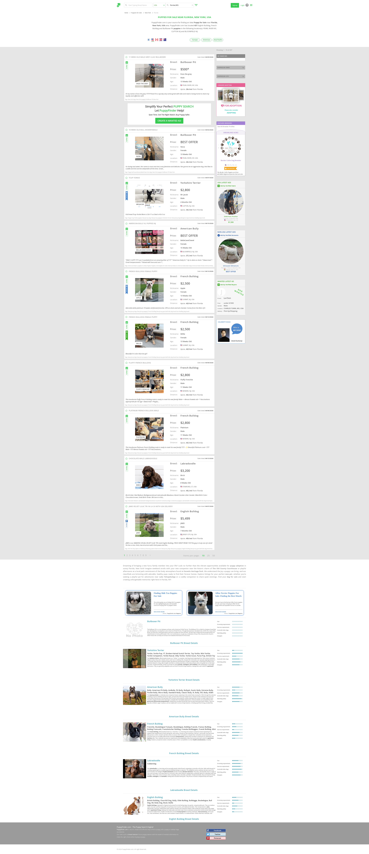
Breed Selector (133, 834)
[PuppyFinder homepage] (119, 5)
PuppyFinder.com (124, 827)
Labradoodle (153, 760)
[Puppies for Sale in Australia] (165, 39)
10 (203, 555)
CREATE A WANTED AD (169, 120)
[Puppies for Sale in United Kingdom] (161, 39)
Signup (234, 5)
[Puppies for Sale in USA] (152, 39)
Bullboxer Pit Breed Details (184, 643)
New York (148, 13)
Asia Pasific (218, 40)
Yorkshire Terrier (155, 650)
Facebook (217, 830)
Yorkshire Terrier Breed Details (184, 679)
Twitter (217, 834)
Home (126, 13)
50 (213, 555)
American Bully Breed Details (184, 716)
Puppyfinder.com (122, 829)
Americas (206, 40)
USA (181, 85)
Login (243, 5)
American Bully (155, 687)
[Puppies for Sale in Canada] (156, 39)
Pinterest (217, 838)
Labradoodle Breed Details (184, 790)
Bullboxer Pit (153, 621)
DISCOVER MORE (159, 612)
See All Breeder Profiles (226, 126)
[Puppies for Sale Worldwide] (148, 39)
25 (208, 555)
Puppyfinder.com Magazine (174, 613)
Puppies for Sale (136, 13)
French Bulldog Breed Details (184, 753)
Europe (195, 40)
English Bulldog (155, 797)
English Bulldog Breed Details (184, 819)
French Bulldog (154, 723)
